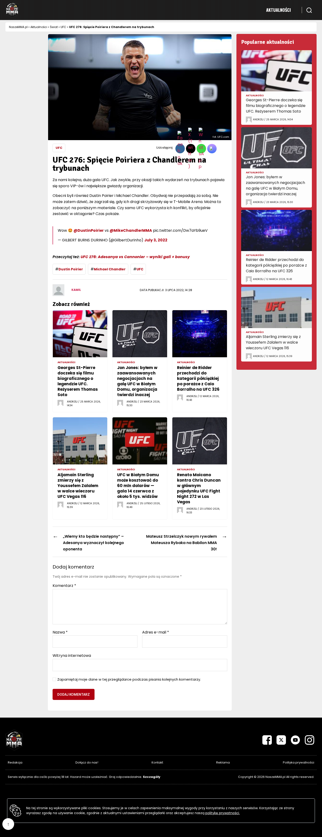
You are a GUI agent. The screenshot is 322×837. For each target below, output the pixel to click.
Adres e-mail (155, 632)
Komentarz (64, 586)
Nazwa (60, 632)
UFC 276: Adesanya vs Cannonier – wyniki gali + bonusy (135, 257)
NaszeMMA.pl (18, 27)
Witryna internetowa (72, 655)
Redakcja (15, 762)
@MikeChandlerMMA (131, 230)
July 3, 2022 (155, 240)
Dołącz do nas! (86, 762)
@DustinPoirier (89, 230)
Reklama (223, 762)
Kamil (76, 290)
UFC (63, 27)
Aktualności (278, 10)
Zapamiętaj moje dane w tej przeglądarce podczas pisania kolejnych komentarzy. (129, 679)
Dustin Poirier (70, 269)
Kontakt (157, 762)
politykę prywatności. (222, 813)
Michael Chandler (110, 269)
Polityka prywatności (298, 762)
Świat (54, 27)
